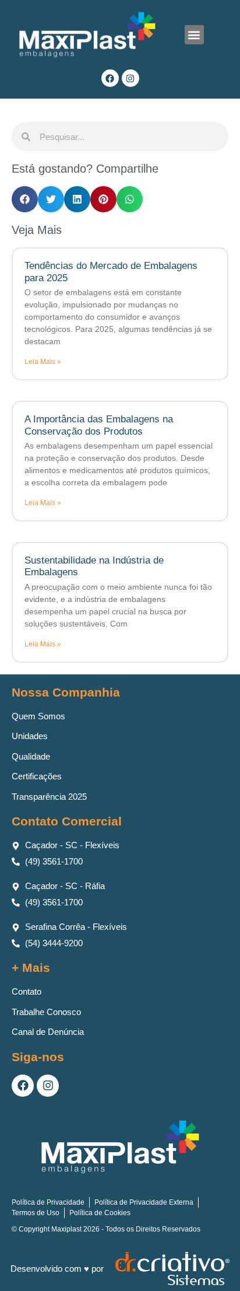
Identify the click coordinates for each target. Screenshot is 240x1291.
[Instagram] (130, 78)
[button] (194, 34)
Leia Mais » (42, 362)
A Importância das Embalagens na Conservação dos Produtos (98, 425)
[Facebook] (110, 78)
